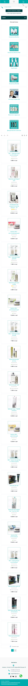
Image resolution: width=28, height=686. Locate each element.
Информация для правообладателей (10, 682)
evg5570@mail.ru (15, 673)
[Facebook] (10, 676)
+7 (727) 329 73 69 (15, 671)
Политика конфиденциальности (9, 684)
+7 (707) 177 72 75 (15, 669)
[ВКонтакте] (13, 676)
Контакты (14, 662)
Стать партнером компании (14, 13)
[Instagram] (16, 676)
